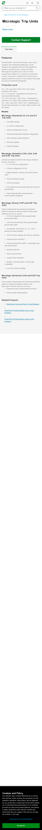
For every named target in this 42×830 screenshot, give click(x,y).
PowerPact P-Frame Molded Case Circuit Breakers (19, 312)
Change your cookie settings (21, 819)
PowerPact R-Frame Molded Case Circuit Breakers (19, 320)
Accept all (21, 825)
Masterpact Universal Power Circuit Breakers (23, 304)
